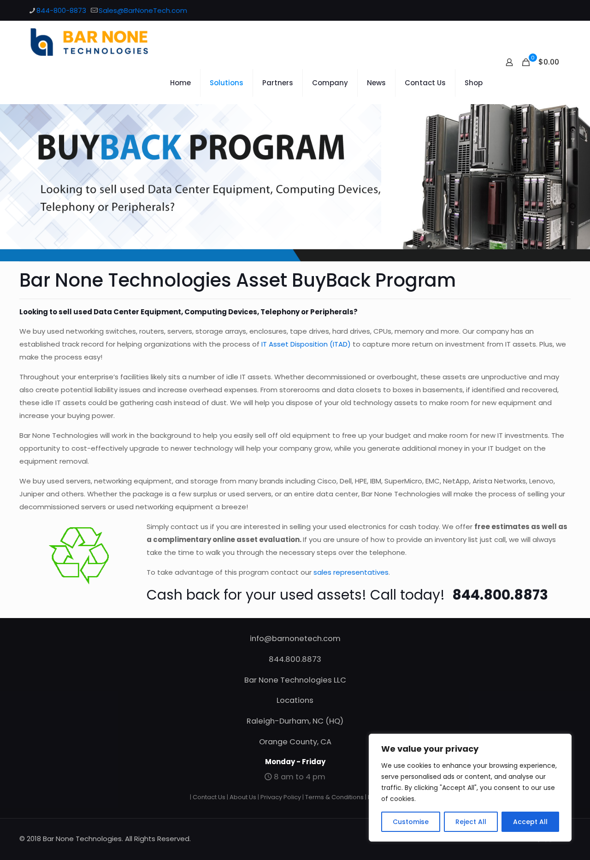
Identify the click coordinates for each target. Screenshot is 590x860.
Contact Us (209, 797)
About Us (243, 797)
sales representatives (351, 572)
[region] (470, 788)
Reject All (470, 821)
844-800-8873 (61, 10)
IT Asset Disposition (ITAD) (306, 344)
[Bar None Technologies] (94, 41)
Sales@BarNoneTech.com (143, 10)
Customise (411, 821)
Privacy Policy (280, 797)
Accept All (530, 821)
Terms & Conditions (334, 797)
